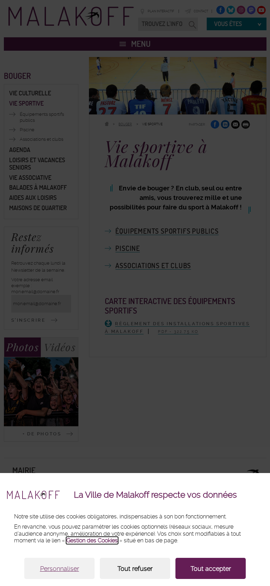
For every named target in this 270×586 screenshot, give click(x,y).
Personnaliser (59, 568)
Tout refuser (135, 568)
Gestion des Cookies (92, 540)
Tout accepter (211, 568)
